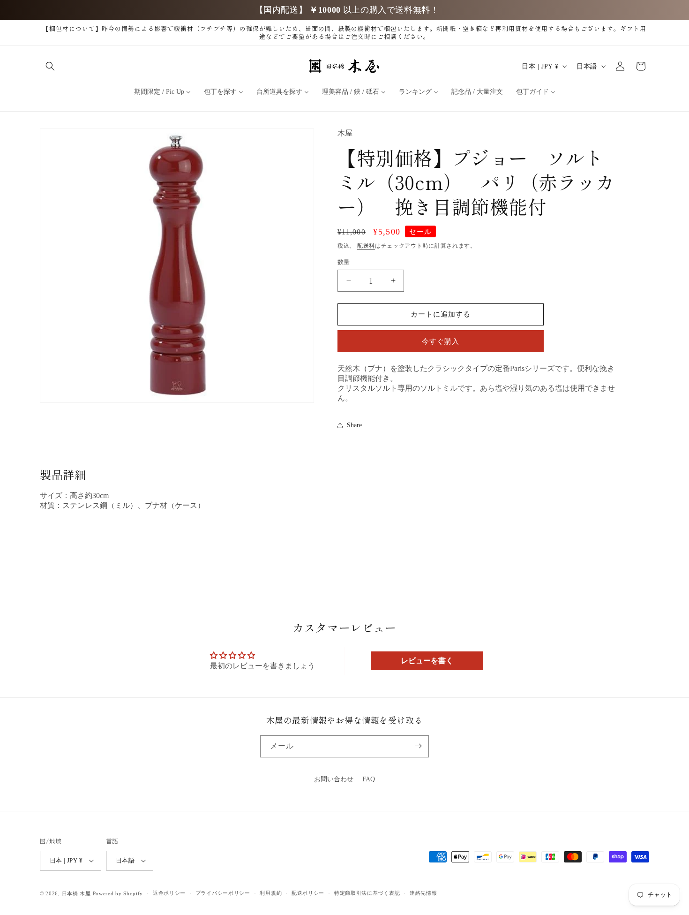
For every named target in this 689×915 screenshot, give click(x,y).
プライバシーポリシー (222, 893)
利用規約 (271, 893)
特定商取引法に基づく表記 (367, 893)
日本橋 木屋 (76, 893)
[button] (50, 66)
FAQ (368, 779)
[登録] (418, 746)
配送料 (366, 245)
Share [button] (354, 425)
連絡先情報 (423, 893)
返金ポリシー (169, 893)
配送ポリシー (308, 893)
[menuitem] (162, 92)
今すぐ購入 (440, 341)
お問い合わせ (333, 779)
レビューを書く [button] (427, 661)
